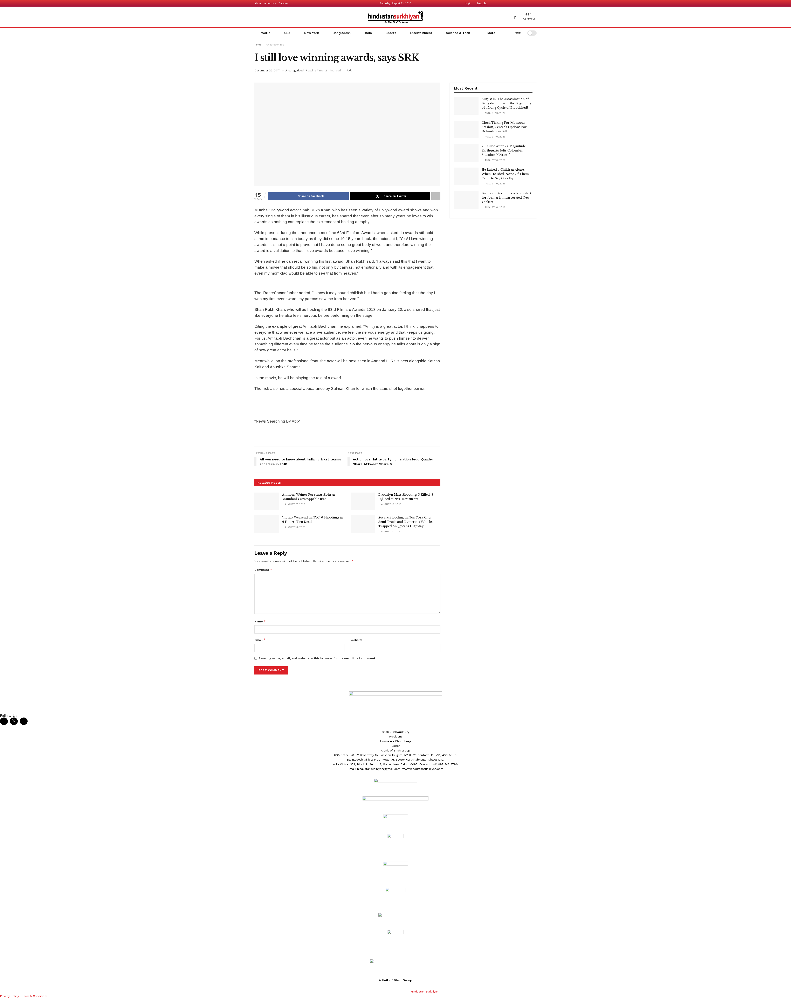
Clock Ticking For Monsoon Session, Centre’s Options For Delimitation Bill (504, 127)
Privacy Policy (9, 996)
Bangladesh (342, 33)
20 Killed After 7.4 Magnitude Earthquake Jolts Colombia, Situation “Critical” (504, 150)
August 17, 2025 (294, 504)
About (258, 3)
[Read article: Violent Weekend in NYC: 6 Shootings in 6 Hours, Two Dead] (266, 524)
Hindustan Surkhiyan (425, 991)
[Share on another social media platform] (435, 196)
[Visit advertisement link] (347, 284)
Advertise (270, 3)
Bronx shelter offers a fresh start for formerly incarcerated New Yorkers (506, 197)
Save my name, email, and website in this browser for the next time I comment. (317, 658)
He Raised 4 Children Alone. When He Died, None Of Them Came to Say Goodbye (505, 174)
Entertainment (421, 33)
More (490, 33)
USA (287, 33)
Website (357, 640)
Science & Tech (458, 33)
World (265, 33)
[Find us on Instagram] (24, 721)
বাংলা (517, 33)
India (368, 33)
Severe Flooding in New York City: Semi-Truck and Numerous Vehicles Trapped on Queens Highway (405, 522)
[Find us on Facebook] (4, 721)
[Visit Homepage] (395, 16)
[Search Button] (534, 3)
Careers (284, 3)
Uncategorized (275, 44)
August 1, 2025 (390, 531)
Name (260, 621)
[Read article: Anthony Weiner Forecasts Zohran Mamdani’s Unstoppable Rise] (266, 501)
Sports (391, 33)
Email (260, 640)
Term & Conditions (35, 996)
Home (258, 44)
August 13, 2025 (294, 527)
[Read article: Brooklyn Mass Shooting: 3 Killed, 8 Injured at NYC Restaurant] (363, 501)
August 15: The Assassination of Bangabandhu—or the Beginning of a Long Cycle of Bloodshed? (506, 103)
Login (467, 3)
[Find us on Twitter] (14, 721)
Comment (263, 570)
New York (311, 33)
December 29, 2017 (267, 70)
